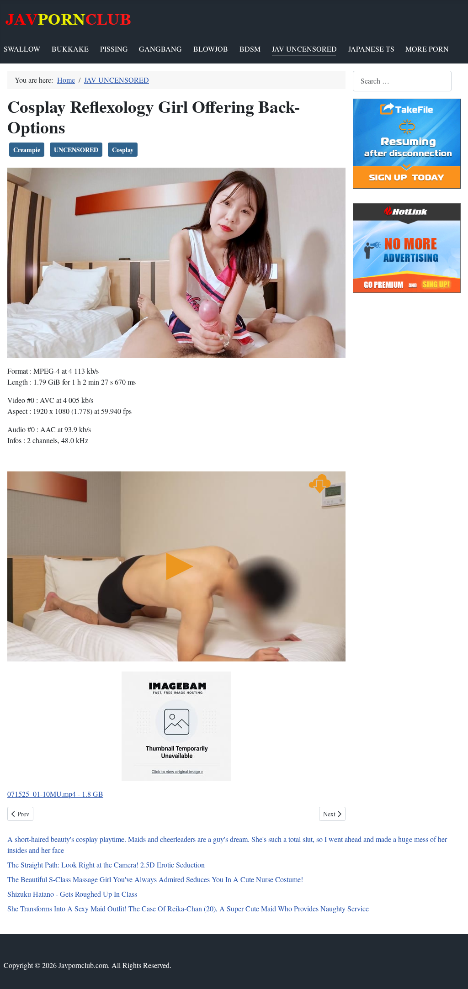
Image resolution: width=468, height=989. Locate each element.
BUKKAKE (70, 48)
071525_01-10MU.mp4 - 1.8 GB (55, 794)
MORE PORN (427, 48)
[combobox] (402, 81)
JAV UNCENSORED (304, 48)
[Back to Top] (452, 972)
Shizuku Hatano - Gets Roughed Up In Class (72, 894)
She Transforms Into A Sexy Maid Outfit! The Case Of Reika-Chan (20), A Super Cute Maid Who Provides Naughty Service (188, 908)
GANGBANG (160, 48)
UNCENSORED (76, 149)
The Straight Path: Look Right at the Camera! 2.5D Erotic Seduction (106, 864)
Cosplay (122, 149)
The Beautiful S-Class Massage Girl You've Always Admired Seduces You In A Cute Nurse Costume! (155, 879)
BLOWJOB (210, 48)
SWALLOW (22, 48)
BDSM (250, 48)
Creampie (26, 149)
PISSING (114, 48)
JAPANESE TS (371, 48)
